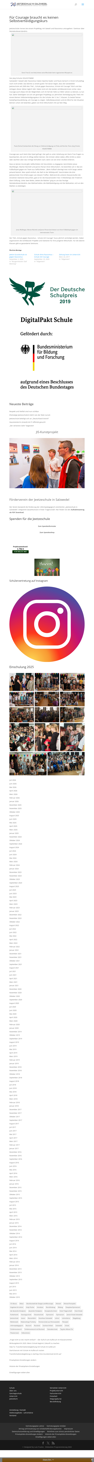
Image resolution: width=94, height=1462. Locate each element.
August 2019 (14, 1042)
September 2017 (15, 1120)
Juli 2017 (12, 1127)
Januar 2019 (14, 1063)
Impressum (68, 1429)
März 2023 (13, 904)
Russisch (28, 1326)
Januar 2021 (14, 985)
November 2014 (15, 1230)
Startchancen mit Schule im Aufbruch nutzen (26, 1350)
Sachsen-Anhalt (48, 1326)
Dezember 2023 (15, 872)
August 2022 (14, 925)
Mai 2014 (12, 1251)
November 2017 (15, 1113)
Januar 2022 (14, 950)
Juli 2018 (12, 1085)
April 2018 (13, 1095)
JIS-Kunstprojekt (47, 432)
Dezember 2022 (15, 915)
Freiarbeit (53, 1396)
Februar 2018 (14, 1102)
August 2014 (14, 1240)
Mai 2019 (12, 1049)
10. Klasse (13, 1304)
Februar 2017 (14, 1145)
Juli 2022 (12, 929)
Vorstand (12, 1415)
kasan (23, 1318)
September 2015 (15, 1198)
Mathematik (14, 1322)
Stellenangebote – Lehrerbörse (21, 1413)
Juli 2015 (12, 1205)
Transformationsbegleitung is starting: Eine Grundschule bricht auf (35, 1354)
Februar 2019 (14, 1060)
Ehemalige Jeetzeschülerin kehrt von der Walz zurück (29, 415)
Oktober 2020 (14, 996)
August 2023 (14, 886)
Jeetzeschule (14, 1318)
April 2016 (13, 1173)
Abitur (22, 1304)
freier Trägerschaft (66, 1311)
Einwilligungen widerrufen (19, 1372)
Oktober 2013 (14, 1276)
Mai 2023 (12, 897)
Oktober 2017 (14, 1117)
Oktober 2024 (14, 840)
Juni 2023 (13, 893)
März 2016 (13, 1177)
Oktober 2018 (14, 1074)
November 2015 (15, 1191)
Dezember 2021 (15, 954)
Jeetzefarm (13, 1399)
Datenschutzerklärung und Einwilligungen (28, 1431)
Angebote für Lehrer (16, 1307)
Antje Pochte (30, 1307)
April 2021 (13, 978)
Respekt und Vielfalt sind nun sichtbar (24, 411)
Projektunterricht (56, 1391)
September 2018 (15, 1078)
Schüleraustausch (16, 1329)
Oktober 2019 (14, 1035)
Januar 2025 (14, 833)
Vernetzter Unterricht (58, 1388)
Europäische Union (51, 1311)
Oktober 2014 (14, 1233)
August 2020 (14, 1003)
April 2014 (13, 1255)
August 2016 (14, 1163)
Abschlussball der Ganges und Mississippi (39, 1304)
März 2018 (13, 1099)
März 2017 (13, 1141)
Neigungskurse (55, 1399)
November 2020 (15, 993)
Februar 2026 (14, 798)
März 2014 (13, 1258)
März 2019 (13, 1056)
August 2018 (14, 1081)
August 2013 (14, 1283)
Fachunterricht (55, 1393)
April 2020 (13, 1017)
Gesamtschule (38, 1315)
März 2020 (13, 1021)
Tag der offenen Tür (66, 1329)
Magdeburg (76, 1318)
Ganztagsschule (26, 1315)
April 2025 (13, 826)
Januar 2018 (14, 1106)
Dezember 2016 (15, 1152)
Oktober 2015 (14, 1194)
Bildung (60, 1307)
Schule (67, 1326)
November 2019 (15, 1032)
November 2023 (15, 876)
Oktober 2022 (14, 922)
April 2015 (13, 1212)
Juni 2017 (13, 1131)
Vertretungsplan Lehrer (35, 1426)
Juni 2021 (13, 975)
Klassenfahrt (32, 1318)
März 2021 (13, 982)
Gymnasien (49, 1315)
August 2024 (14, 847)
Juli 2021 (12, 971)
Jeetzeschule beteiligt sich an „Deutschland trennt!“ (29, 418)
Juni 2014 (13, 1247)
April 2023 (13, 900)
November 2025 (15, 808)
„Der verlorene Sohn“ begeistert (21, 426)
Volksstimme (26, 1333)
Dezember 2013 (15, 1269)
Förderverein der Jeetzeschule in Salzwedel (39, 499)
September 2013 (15, 1279)
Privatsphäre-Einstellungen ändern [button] (29, 1434)
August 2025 (14, 815)
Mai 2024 (12, 858)
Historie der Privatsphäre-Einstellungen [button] (60, 1434)
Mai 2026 (12, 787)
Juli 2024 (12, 851)
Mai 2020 (12, 1014)
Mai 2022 (12, 936)
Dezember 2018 (15, 1067)
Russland (37, 1326)
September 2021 (15, 964)
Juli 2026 (12, 780)
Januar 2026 (14, 801)
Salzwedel (59, 1326)
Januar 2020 (14, 1028)
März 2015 (13, 1216)
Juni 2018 (13, 1088)
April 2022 (13, 939)
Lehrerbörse (66, 1318)
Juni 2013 (13, 1290)
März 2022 (13, 943)
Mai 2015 (12, 1209)
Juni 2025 (13, 819)
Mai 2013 (12, 1294)
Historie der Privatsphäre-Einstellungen (24, 1366)
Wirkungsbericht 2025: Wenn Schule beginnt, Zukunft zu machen (34, 1343)
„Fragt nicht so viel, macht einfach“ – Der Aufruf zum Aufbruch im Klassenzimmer (40, 1340)
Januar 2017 (14, 1148)
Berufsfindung (50, 1307)
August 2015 (14, 1201)
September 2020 (15, 1000)
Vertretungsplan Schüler (56, 1426)
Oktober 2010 (14, 1297)
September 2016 (15, 1159)
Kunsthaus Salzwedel (45, 1318)
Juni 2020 (13, 1010)
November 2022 (15, 918)
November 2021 (15, 957)
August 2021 (14, 968)
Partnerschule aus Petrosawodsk (49, 1322)
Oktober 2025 (14, 812)
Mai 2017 (12, 1134)
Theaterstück (14, 1333)
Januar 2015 (14, 1223)
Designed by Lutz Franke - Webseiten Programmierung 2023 (48, 1447)
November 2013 (15, 1272)
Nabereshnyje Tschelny (28, 1322)
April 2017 (13, 1138)
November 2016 (15, 1155)
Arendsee (40, 1307)
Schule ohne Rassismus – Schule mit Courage (44, 255)
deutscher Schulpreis (35, 1311)
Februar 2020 (14, 1024)
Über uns (13, 1391)
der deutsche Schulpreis (18, 1311)
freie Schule (78, 1311)
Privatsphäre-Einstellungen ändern (22, 1360)
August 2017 (14, 1124)
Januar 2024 (14, 869)
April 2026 (13, 791)
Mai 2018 (12, 1092)
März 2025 (13, 830)
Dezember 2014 (15, 1226)
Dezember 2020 (15, 989)
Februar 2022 (14, 947)
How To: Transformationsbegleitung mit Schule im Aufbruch (32, 1347)
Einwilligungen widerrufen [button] (46, 1437)
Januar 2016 (14, 1184)
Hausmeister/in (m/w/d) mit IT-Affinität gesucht (27, 422)
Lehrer (57, 1318)
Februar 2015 (14, 1219)
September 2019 (15, 1039)
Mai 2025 (12, 823)
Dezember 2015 (15, 1187)
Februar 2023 (14, 908)
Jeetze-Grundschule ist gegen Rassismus (18, 255)
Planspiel (65, 1322)
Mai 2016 (12, 1170)
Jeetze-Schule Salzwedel (74, 1315)
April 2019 (13, 1053)
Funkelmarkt (14, 1315)
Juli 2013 (12, 1286)
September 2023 (15, 883)
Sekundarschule (52, 1329)
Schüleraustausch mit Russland (34, 1329)
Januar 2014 (14, 1265)
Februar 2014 (14, 1262)
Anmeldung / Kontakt (17, 1410)
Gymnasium (60, 1315)
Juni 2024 (13, 854)
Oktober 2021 (14, 961)
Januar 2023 (14, 911)
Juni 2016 (13, 1166)
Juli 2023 (12, 890)
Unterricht (13, 1396)
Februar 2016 (14, 1180)
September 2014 (15, 1237)
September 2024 (15, 844)
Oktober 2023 (14, 879)
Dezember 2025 (15, 805)
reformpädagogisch (16, 1326)
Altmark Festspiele (70, 1304)
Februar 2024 (14, 865)
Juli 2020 (12, 1007)
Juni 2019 (13, 1046)
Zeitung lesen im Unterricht (69, 254)
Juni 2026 (13, 784)
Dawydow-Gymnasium (73, 1307)
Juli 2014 (12, 1244)
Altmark (58, 1304)
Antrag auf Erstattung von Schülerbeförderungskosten (40, 1429)
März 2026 (13, 794)
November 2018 (15, 1070)
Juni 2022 (13, 932)
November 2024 (15, 837)
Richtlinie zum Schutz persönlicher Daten (63, 1431)
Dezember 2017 (15, 1109)
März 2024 (13, 861)
